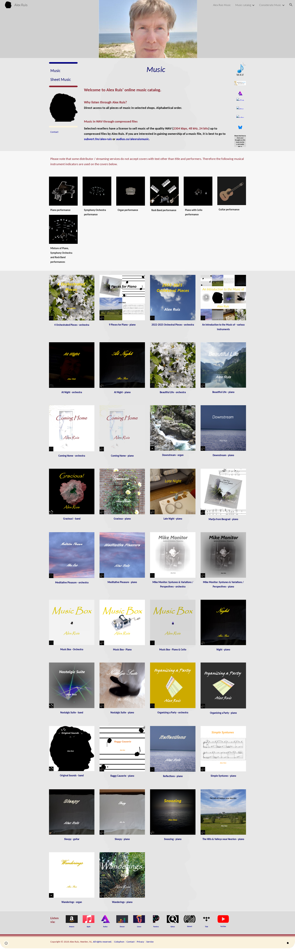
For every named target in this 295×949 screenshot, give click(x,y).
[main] (63, 75)
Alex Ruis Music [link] (222, 4)
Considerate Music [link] (270, 4)
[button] (291, 5)
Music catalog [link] (243, 4)
